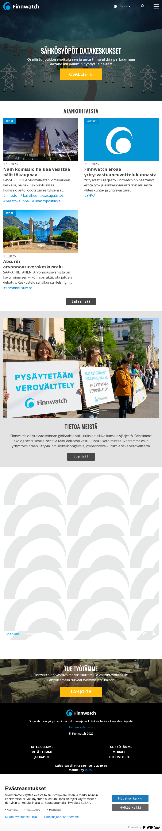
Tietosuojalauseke (81, 727)
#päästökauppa (16, 201)
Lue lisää (81, 456)
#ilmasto (10, 195)
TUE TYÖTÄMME (120, 747)
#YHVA (89, 195)
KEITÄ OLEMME (42, 747)
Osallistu (81, 74)
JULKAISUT (42, 757)
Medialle (13, 634)
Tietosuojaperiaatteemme (61, 817)
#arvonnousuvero (17, 288)
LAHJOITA (81, 691)
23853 (89, 770)
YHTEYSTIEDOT (120, 757)
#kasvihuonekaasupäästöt (41, 195)
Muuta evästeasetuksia (21, 817)
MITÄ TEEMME (42, 752)
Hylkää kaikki (130, 807)
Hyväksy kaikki (130, 798)
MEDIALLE (120, 752)
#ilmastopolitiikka (46, 201)
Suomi (124, 6)
